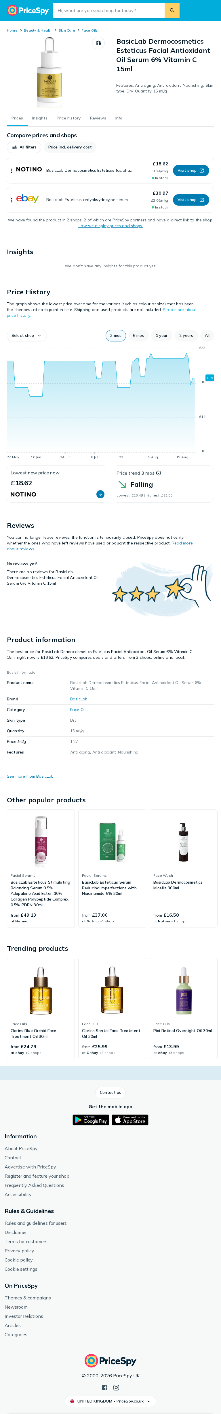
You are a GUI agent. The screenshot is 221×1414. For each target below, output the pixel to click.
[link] (41, 868)
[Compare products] (98, 43)
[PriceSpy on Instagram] (116, 1387)
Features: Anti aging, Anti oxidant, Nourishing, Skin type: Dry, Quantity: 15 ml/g (164, 88)
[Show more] (11, 170)
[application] (110, 403)
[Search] (172, 10)
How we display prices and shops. (110, 225)
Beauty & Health (38, 30)
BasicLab (78, 699)
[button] (24, 147)
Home (12, 30)
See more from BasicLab (30, 776)
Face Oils (89, 30)
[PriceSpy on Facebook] (104, 1387)
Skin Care (67, 30)
